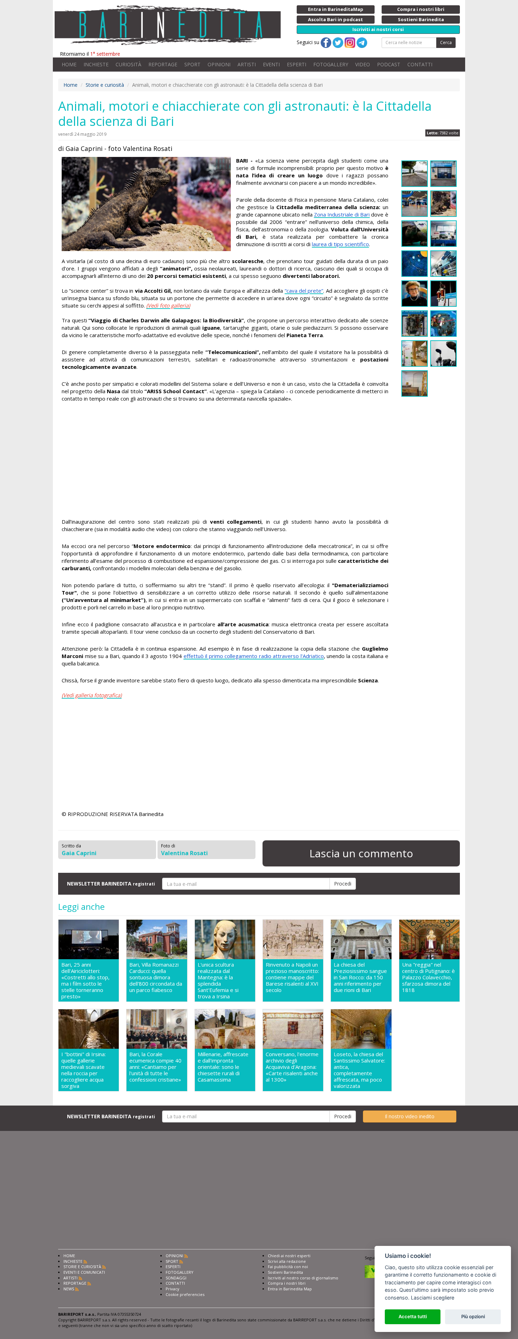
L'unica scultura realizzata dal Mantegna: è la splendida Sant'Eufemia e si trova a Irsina (218, 980)
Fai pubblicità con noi (288, 1266)
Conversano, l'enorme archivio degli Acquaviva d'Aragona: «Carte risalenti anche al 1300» (292, 1067)
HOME (69, 64)
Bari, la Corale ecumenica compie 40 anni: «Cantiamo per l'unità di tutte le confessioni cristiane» (155, 1067)
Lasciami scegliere (432, 1298)
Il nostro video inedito (409, 1116)
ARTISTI (247, 64)
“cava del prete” (304, 290)
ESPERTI (296, 64)
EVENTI (271, 64)
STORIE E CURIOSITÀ (82, 1266)
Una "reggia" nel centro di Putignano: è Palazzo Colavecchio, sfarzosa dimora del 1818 (428, 977)
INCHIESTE (96, 64)
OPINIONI (219, 64)
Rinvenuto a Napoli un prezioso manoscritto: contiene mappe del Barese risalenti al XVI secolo (292, 977)
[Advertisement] (225, 461)
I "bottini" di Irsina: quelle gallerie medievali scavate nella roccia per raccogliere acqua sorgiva (83, 1070)
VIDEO (362, 64)
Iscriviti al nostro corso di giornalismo (303, 1277)
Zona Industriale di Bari (342, 214)
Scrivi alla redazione (287, 1261)
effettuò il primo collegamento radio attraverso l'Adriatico (254, 655)
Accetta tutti (413, 1316)
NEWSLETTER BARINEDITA (111, 883)
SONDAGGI (176, 1277)
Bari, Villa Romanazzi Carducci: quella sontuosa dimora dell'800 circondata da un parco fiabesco (155, 977)
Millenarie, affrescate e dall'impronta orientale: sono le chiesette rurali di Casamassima (223, 1067)
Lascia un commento (361, 853)
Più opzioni (473, 1316)
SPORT (192, 64)
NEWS (68, 1288)
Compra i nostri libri (287, 1283)
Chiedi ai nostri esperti (289, 1255)
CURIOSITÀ (128, 64)
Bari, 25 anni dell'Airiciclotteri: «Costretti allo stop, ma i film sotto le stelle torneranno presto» (85, 980)
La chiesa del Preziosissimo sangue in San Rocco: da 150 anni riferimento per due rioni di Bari (360, 977)
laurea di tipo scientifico (340, 244)
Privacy (172, 1288)
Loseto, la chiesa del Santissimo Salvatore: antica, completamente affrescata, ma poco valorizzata (359, 1070)
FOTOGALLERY (330, 64)
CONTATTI (419, 64)
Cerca (446, 42)
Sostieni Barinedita (285, 1272)
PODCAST (388, 64)
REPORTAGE (162, 64)
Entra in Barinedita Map (290, 1288)
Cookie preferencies (185, 1294)
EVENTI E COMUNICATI (84, 1272)
